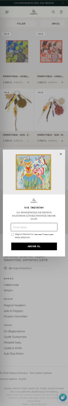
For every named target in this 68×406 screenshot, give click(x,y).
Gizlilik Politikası (38, 234)
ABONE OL (34, 246)
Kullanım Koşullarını (48, 234)
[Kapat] (61, 154)
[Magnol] (34, 200)
